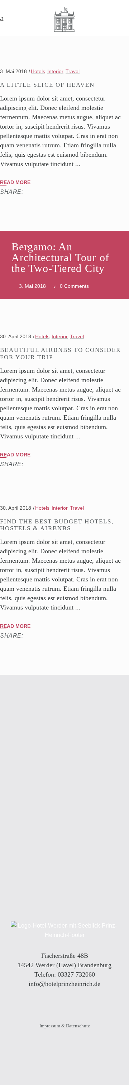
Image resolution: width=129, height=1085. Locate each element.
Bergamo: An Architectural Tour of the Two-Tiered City (60, 257)
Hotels (38, 71)
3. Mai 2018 (13, 71)
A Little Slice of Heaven (47, 84)
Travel (73, 71)
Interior (55, 71)
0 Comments (74, 286)
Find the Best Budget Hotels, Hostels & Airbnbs (57, 525)
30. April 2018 (15, 336)
